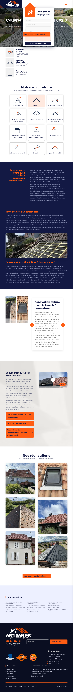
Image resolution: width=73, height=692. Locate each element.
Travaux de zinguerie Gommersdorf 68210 (57, 610)
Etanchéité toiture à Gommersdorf (36, 607)
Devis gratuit (10, 676)
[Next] (63, 325)
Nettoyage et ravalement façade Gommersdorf (14, 610)
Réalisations (9, 674)
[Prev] (32, 325)
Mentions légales (11, 678)
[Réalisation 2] (52, 480)
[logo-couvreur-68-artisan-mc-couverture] (13, 4)
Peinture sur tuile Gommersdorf (14, 605)
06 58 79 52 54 (54, 664)
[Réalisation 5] (20, 548)
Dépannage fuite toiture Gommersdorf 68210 (54, 606)
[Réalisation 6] (52, 552)
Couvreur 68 (10, 669)
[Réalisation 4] (52, 517)
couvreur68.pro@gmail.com (58, 659)
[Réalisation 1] (20, 478)
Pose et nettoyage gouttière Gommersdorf (34, 602)
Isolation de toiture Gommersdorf (36, 605)
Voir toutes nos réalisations (35, 576)
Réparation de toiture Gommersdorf (15, 607)
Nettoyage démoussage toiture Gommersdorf (14, 602)
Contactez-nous (11, 671)
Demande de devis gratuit (34, 34)
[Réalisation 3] (20, 512)
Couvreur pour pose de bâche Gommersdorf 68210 (55, 602)
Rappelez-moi (56, 641)
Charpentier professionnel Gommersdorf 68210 (33, 610)
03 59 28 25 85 (54, 661)
